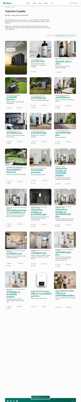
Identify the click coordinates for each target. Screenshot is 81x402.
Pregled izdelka (71, 35)
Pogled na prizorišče (60, 35)
